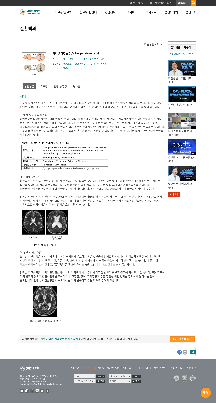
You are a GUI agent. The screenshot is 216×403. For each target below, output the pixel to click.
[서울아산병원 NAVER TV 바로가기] (42, 391)
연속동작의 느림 (70, 59)
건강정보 (110, 12)
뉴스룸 (77, 86)
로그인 (132, 3)
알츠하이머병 (100, 63)
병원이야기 (171, 12)
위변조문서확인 (159, 368)
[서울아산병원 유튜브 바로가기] (22, 391)
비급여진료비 (127, 368)
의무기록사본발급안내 (143, 368)
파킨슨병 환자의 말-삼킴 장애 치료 (182, 105)
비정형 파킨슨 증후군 (82, 63)
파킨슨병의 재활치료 (179, 78)
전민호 (170, 82)
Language (182, 2)
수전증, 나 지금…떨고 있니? (182, 157)
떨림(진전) (94, 59)
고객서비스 (130, 12)
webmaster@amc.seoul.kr (40, 381)
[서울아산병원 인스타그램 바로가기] (27, 391)
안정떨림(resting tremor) (182, 53)
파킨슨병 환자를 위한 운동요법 (182, 131)
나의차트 (149, 3)
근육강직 (83, 59)
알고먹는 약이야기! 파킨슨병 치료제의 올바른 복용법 (182, 184)
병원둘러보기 (159, 3)
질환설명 (29, 86)
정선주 (170, 161)
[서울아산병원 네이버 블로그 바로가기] (37, 391)
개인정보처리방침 (89, 368)
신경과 (66, 68)
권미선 (170, 108)
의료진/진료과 (63, 12)
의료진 (44, 86)
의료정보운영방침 (113, 368)
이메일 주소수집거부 (174, 368)
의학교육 (151, 12)
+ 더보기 (174, 194)
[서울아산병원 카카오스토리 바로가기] (48, 391)
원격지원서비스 (190, 368)
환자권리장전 (75, 368)
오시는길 (170, 3)
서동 (103, 59)
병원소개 (191, 12)
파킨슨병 (67, 63)
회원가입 (141, 3)
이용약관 (101, 368)
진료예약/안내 (88, 12)
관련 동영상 (60, 86)
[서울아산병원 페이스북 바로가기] (32, 391)
